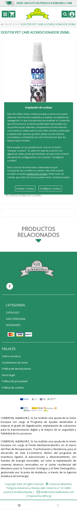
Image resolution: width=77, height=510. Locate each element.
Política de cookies (13, 387)
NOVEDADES (13, 325)
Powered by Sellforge (40, 496)
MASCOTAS (12, 24)
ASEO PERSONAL (16, 319)
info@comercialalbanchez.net (57, 492)
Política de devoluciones (16, 368)
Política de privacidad (14, 381)
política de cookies (37, 173)
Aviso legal (8, 375)
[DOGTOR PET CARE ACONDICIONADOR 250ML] (39, 79)
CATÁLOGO (12, 312)
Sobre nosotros (11, 356)
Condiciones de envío (15, 362)
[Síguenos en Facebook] (9, 286)
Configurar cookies (50, 188)
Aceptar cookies (25, 188)
